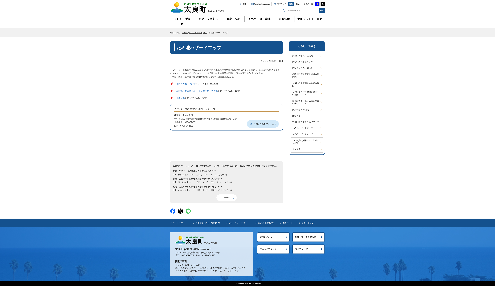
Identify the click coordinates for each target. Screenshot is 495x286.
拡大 (298, 4)
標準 (291, 4)
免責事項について (266, 223)
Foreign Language (262, 4)
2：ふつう (198, 174)
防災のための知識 (300, 110)
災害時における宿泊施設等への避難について (305, 93)
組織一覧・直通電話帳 (305, 237)
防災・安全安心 (208, 18)
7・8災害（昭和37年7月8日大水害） (305, 141)
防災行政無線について (302, 62)
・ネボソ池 (179, 98)
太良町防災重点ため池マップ (305, 122)
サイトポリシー (180, 223)
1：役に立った (181, 174)
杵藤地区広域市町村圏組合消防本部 (305, 75)
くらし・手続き (182, 21)
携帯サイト (288, 223)
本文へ (245, 4)
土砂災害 (296, 116)
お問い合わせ (266, 237)
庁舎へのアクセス (268, 249)
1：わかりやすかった (184, 190)
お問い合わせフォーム (264, 124)
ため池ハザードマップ (302, 128)
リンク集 (296, 149)
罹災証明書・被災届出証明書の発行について (305, 102)
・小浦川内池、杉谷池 (184, 84)
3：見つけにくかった (223, 182)
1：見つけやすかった (184, 182)
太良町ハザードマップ (302, 134)
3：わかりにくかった (223, 190)
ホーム (185, 33)
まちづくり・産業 (259, 18)
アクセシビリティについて (208, 223)
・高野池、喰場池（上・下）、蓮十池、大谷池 (196, 91)
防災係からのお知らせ (302, 68)
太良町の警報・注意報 (302, 56)
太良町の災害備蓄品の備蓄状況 (305, 84)
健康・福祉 (233, 18)
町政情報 (284, 18)
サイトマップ (307, 223)
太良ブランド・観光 (309, 18)
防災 (205, 33)
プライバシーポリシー (239, 223)
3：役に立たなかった (217, 174)
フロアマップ (301, 249)
